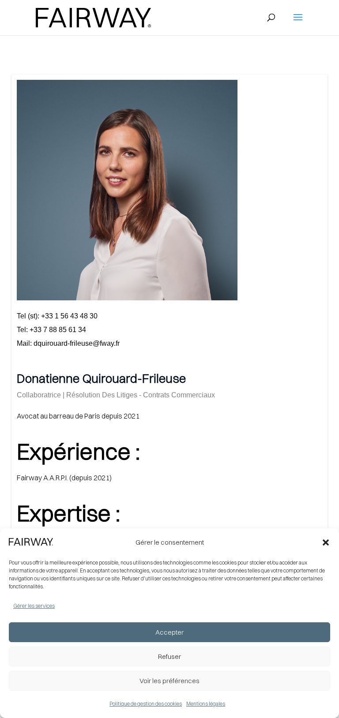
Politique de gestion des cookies (145, 703)
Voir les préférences (169, 681)
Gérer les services (34, 605)
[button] (325, 542)
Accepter (169, 632)
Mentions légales (205, 703)
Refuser (169, 656)
